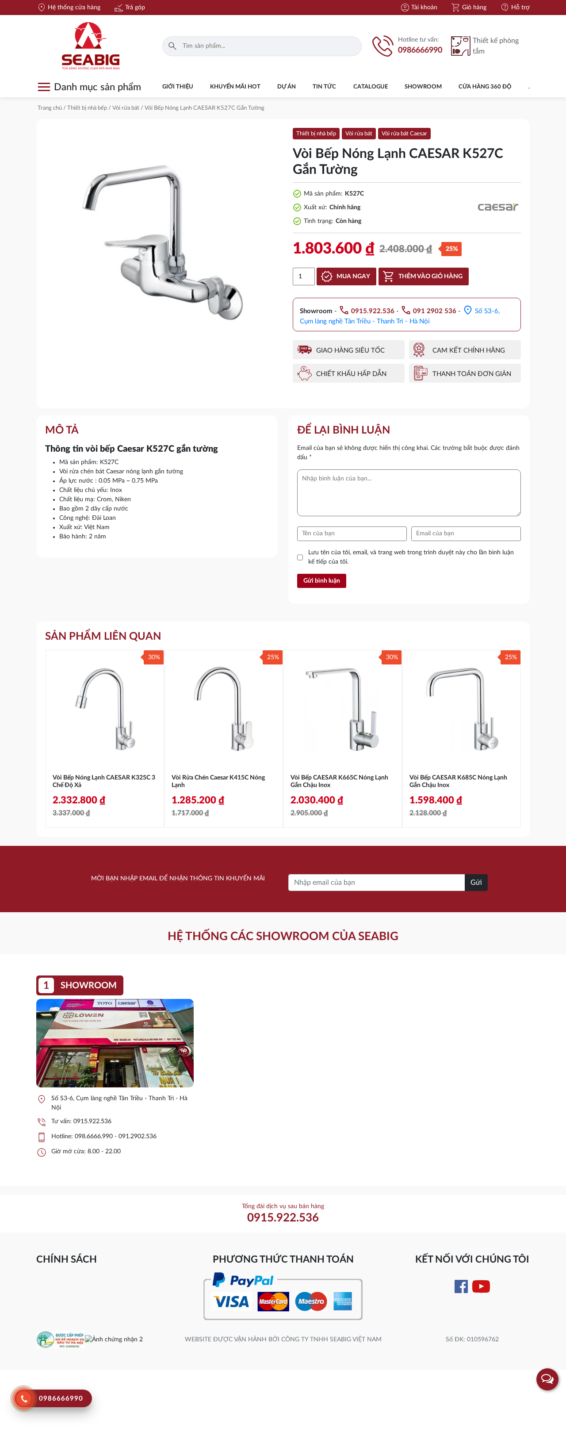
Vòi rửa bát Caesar (404, 134)
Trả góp (129, 7)
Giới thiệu (177, 87)
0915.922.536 (92, 1121)
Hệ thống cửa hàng (68, 7)
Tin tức (324, 87)
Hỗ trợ (515, 7)
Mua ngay (353, 276)
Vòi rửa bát (125, 108)
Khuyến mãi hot (235, 87)
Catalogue (370, 87)
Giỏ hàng (468, 7)
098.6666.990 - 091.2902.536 (116, 1136)
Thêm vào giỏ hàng (430, 276)
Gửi (476, 882)
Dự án (286, 87)
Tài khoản (418, 7)
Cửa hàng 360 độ (485, 87)
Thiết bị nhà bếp (87, 108)
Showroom (423, 87)
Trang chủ (50, 108)
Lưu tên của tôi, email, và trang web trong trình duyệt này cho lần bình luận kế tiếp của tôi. (411, 557)
